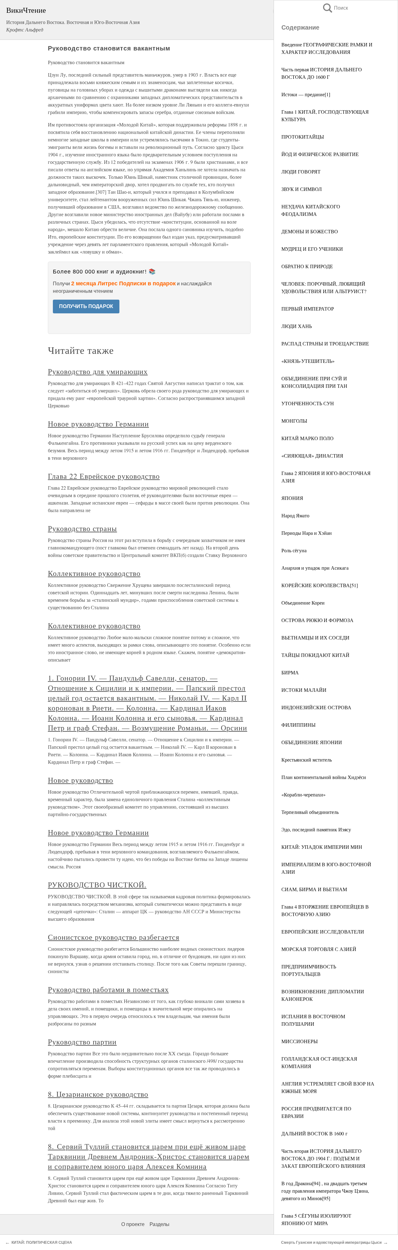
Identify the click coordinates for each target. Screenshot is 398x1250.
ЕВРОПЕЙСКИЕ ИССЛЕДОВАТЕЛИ (322, 931)
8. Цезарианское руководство (98, 1094)
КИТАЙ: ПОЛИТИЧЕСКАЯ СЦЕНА (42, 1242)
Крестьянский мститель (306, 759)
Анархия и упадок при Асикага (315, 567)
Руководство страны (82, 528)
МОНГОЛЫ (294, 420)
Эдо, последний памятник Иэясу (316, 829)
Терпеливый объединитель (310, 812)
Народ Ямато (295, 515)
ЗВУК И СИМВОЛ (301, 189)
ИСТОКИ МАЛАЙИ (303, 690)
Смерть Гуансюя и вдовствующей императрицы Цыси (331, 1242)
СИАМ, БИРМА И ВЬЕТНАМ (314, 889)
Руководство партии (82, 1042)
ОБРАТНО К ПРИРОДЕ (307, 266)
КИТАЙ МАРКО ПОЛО (307, 438)
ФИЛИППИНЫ (298, 724)
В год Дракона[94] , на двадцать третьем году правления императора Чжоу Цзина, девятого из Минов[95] (325, 1190)
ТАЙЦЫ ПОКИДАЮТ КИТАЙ (315, 655)
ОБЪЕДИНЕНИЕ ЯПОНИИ (311, 742)
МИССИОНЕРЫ (299, 1041)
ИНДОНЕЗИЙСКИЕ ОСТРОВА (316, 707)
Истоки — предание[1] (305, 94)
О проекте (133, 1224)
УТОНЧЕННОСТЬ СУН (307, 403)
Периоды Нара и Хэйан (306, 533)
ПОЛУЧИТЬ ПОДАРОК (86, 306)
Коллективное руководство (94, 573)
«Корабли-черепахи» (303, 794)
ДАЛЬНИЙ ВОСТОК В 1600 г (314, 1133)
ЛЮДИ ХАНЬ (296, 326)
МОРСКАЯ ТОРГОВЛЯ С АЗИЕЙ (318, 949)
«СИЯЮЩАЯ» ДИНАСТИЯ (312, 455)
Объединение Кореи (303, 602)
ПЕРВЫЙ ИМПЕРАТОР (307, 308)
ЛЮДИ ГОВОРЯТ (301, 171)
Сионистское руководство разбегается (113, 937)
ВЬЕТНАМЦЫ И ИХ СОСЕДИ (315, 637)
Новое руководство (80, 780)
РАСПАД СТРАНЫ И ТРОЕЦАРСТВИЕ (325, 343)
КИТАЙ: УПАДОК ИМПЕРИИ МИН (321, 847)
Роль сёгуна (294, 550)
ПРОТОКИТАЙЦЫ (302, 136)
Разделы (159, 1224)
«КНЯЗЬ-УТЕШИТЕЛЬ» (308, 361)
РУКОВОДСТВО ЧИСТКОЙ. (97, 885)
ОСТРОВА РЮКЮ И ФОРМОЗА (317, 620)
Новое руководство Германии (98, 424)
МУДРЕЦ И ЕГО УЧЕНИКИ (312, 248)
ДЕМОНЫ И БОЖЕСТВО (309, 231)
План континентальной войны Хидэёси (323, 777)
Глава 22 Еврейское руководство (104, 476)
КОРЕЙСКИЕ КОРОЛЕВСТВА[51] (319, 585)
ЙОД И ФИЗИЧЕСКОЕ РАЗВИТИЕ (320, 154)
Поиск (335, 8)
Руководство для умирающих (98, 371)
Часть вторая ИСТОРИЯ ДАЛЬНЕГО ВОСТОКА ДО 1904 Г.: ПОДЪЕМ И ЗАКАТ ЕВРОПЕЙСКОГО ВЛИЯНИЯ (323, 1158)
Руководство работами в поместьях (108, 989)
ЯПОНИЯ (292, 498)
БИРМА (290, 672)
